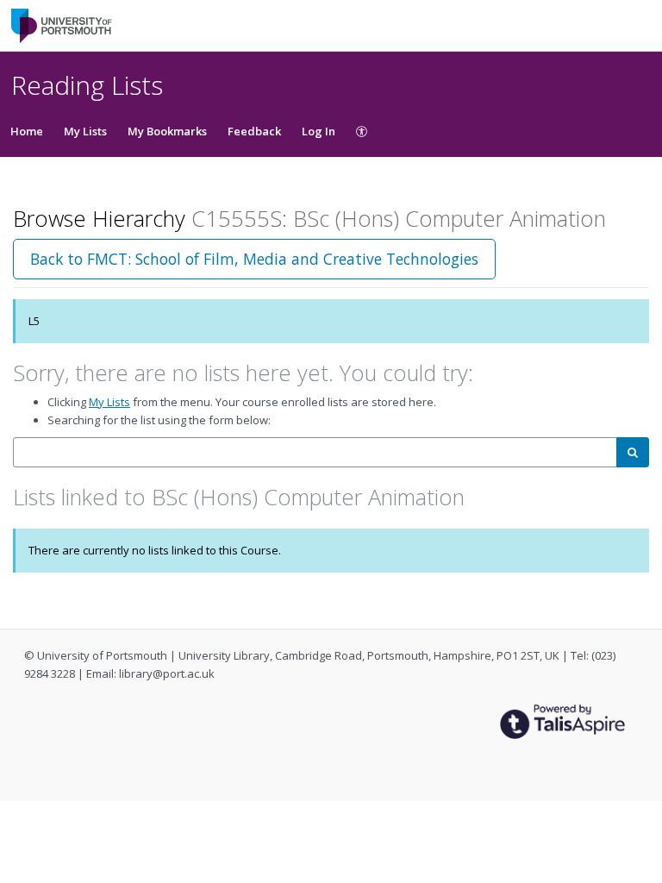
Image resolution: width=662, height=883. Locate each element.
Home (26, 131)
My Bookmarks (167, 131)
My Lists (85, 131)
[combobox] (315, 452)
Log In (318, 131)
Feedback (254, 131)
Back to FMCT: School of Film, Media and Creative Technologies (254, 258)
